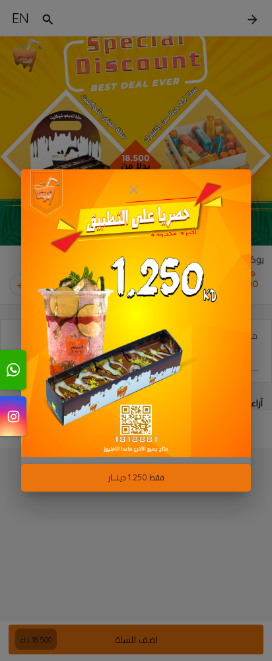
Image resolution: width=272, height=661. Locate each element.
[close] (133, 189)
